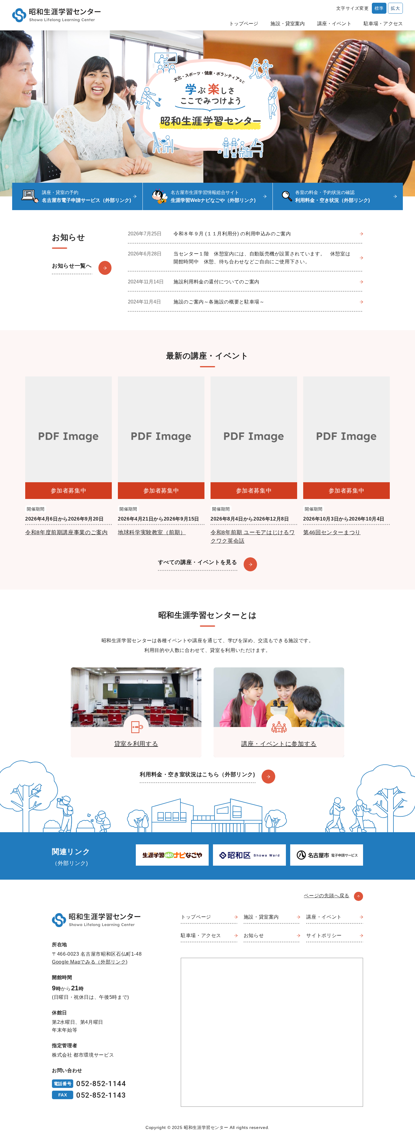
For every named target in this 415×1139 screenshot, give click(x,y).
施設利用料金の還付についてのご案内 (216, 281)
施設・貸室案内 (287, 23)
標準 (379, 8)
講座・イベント (334, 23)
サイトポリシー (323, 935)
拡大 (395, 8)
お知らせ (254, 935)
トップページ (244, 23)
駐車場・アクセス (383, 23)
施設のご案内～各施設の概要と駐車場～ (219, 301)
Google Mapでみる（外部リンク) (90, 961)
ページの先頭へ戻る (326, 895)
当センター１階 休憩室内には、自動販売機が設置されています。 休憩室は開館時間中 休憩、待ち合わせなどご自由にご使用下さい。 (261, 257)
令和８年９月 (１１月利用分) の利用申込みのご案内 (232, 233)
